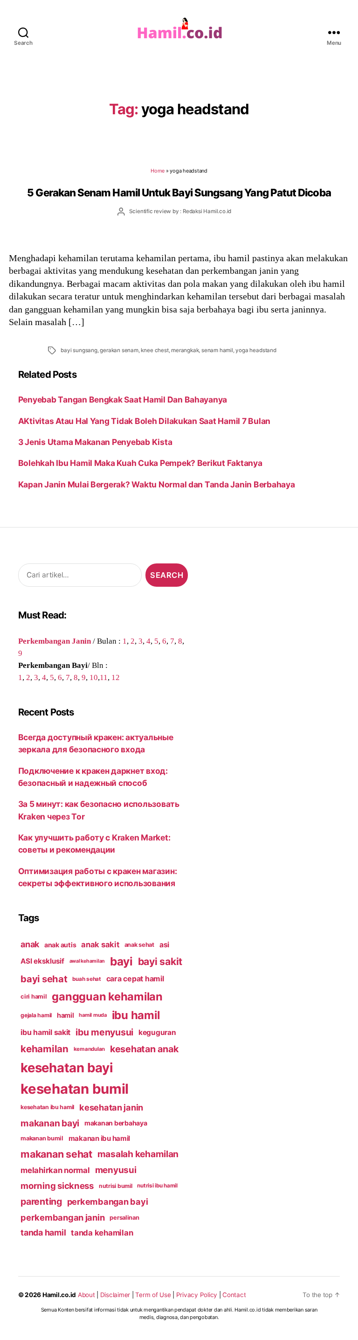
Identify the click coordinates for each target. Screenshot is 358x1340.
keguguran (157, 1032)
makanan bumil (42, 1138)
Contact (234, 1294)
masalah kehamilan (138, 1153)
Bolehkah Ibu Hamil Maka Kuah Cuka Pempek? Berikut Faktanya (140, 463)
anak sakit (100, 944)
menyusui (116, 1170)
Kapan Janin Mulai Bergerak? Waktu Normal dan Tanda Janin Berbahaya (156, 484)
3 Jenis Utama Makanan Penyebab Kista (95, 442)
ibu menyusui (104, 1032)
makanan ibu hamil (100, 1138)
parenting (41, 1201)
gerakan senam (119, 350)
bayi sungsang (79, 350)
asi (164, 944)
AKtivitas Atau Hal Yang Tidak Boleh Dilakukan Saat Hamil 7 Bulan (145, 421)
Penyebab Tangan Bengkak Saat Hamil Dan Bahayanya (122, 399)
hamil (65, 1015)
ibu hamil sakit (45, 1032)
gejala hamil (36, 1015)
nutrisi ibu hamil (157, 1185)
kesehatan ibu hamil (47, 1107)
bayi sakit (160, 961)
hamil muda (92, 1015)
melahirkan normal (55, 1170)
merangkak (185, 350)
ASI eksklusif (42, 961)
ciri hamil (34, 996)
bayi (121, 961)
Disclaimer (115, 1294)
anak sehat (139, 944)
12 (115, 677)
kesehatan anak (144, 1049)
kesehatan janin (111, 1107)
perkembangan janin (62, 1217)
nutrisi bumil (115, 1185)
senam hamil (217, 350)
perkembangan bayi (107, 1201)
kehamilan (45, 1049)
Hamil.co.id (59, 1294)
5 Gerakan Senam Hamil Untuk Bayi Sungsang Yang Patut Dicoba (178, 192)
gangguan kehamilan (107, 996)
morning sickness (57, 1185)
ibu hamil (136, 1015)
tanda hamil (43, 1232)
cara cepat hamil (135, 978)
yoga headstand (255, 350)
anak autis (60, 945)
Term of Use (153, 1294)
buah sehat (86, 979)
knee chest (154, 350)
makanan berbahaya (115, 1123)
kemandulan (89, 1049)
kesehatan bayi (67, 1068)
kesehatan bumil (75, 1089)
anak (30, 944)
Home (158, 170)
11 (104, 677)
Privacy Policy (196, 1294)
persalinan (124, 1217)
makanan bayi (50, 1123)
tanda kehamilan (102, 1232)
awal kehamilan (87, 961)
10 (94, 677)
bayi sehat (44, 979)
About (86, 1294)
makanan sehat (56, 1154)
